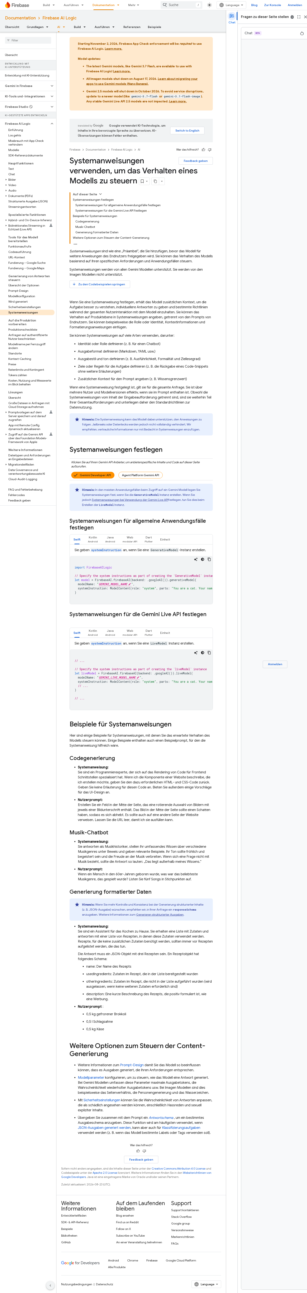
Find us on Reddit (127, 1222)
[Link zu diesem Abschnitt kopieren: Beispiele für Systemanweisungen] (175, 724)
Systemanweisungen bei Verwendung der (130, 500)
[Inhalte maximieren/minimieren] (100, 194)
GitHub (66, 1242)
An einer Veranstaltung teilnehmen (139, 1242)
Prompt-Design (132, 1065)
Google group (180, 1223)
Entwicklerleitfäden (73, 1215)
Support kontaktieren (185, 1210)
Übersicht (12, 27)
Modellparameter (91, 1078)
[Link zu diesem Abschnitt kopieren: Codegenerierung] (119, 758)
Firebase (75, 149)
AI (58, 27)
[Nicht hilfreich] (210, 150)
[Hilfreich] (203, 150)
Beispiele (154, 27)
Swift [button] (77, 539)
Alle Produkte (117, 1267)
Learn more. (113, 49)
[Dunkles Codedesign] (202, 559)
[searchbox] (28, 40)
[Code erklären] (196, 559)
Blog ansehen (125, 1215)
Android (113, 1260)
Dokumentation (103, 5)
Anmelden (295, 5)
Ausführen (71, 5)
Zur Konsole (272, 5)
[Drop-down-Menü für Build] (55, 5)
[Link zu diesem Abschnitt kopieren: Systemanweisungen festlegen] (166, 450)
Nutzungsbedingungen (76, 1284)
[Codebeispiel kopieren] (209, 559)
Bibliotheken (69, 1235)
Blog (254, 5)
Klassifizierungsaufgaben (181, 1128)
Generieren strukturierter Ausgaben (160, 914)
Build (46, 5)
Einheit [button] (165, 539)
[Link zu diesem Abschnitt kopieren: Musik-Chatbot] (112, 832)
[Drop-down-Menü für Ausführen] (84, 5)
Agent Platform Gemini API (140, 475)
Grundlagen (35, 27)
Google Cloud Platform (181, 1260)
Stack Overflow (181, 1217)
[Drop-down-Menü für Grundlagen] (48, 27)
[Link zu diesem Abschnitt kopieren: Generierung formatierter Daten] (156, 892)
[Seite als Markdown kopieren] (155, 181)
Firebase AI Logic (59, 18)
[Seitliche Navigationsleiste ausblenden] (50, 1285)
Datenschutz (104, 1284)
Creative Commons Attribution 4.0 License (179, 1168)
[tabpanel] (141, 576)
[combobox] (181, 5)
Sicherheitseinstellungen (102, 1100)
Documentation (20, 18)
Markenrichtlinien (182, 1237)
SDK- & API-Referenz (75, 1222)
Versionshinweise (182, 1230)
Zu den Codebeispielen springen (98, 284)
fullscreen (298, 16)
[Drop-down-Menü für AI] (65, 27)
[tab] (77, 539)
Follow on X (123, 1229)
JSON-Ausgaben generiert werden (104, 1128)
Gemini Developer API (95, 475)
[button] (24, 86)
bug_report (292, 16)
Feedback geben (196, 161)
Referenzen (131, 27)
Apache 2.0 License (105, 1173)
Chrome (132, 1260)
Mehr (132, 5)
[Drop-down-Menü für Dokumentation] (119, 5)
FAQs (174, 1243)
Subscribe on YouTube (130, 1235)
